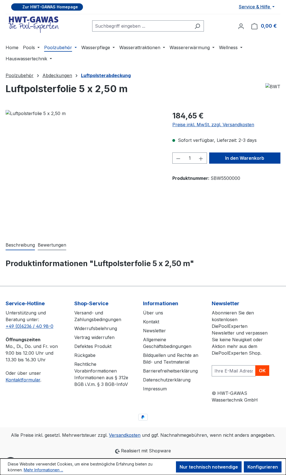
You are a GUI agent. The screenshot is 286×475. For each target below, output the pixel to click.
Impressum (155, 389)
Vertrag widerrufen (94, 337)
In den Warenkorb (244, 158)
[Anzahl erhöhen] (201, 158)
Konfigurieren (262, 467)
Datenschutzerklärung (166, 380)
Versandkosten (124, 435)
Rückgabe (85, 355)
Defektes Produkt (92, 346)
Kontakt (151, 321)
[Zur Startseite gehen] (33, 24)
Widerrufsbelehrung (95, 328)
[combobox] (141, 26)
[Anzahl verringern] (178, 158)
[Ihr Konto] (241, 26)
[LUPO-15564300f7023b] (83, 170)
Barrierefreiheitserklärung (170, 371)
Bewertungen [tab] (52, 245)
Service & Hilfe (255, 6)
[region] (83, 170)
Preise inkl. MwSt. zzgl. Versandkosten (213, 124)
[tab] (20, 245)
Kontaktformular (23, 380)
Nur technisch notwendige (209, 467)
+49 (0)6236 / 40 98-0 (29, 326)
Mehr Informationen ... (43, 469)
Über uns (153, 313)
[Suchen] (197, 26)
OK (262, 370)
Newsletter (154, 330)
